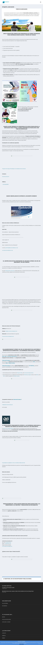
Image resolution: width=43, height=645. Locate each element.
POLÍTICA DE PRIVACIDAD (6, 619)
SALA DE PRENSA (5, 603)
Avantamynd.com (5, 176)
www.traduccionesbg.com (7, 546)
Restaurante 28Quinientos (8, 428)
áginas (19, 372)
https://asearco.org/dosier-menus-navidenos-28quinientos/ (13, 462)
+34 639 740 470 (8, 543)
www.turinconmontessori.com (8, 336)
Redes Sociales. (12, 363)
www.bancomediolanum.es (7, 250)
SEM (4, 376)
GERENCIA (4, 635)
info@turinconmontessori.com (11, 331)
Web (21, 372)
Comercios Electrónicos (28, 372)
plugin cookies (40, 643)
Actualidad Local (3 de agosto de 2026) (8, 587)
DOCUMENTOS (4, 605)
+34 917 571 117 (8, 542)
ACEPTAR (21, 644)
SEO (37, 374)
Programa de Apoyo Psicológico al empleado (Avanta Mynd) (14, 168)
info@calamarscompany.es (7, 404)
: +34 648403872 (5, 184)
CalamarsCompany (17, 399)
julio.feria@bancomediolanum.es (11, 247)
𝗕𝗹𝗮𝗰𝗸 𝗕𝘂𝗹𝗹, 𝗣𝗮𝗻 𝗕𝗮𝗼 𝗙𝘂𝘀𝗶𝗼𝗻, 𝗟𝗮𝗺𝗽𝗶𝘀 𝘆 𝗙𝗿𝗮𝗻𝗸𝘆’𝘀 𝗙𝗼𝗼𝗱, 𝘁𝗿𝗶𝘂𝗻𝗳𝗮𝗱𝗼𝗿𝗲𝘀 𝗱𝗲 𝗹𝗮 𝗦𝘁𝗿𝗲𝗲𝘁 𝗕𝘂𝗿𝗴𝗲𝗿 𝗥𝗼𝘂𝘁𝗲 (18, 591)
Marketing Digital (27, 374)
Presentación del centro (10, 270)
